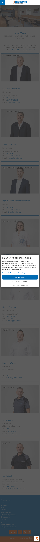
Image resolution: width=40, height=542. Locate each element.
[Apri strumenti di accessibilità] (36, 538)
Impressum (24, 285)
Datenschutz (16, 285)
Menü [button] (2, 2)
